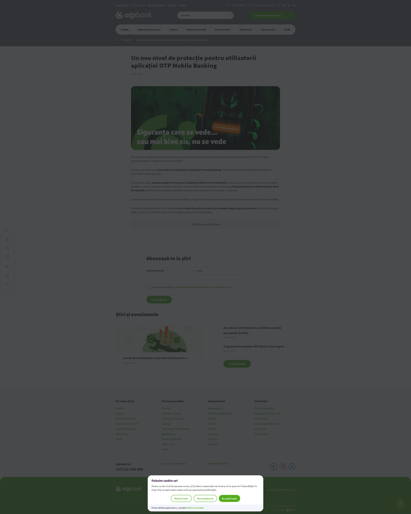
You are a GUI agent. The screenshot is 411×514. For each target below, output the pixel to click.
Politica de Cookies (195, 507)
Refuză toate (181, 498)
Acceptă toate (229, 498)
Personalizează (205, 498)
